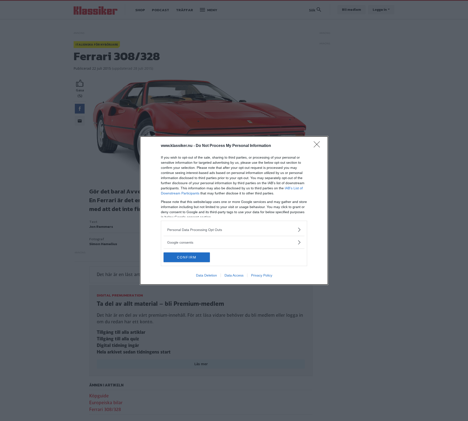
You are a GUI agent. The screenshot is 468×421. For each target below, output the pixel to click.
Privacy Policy (261, 275)
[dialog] (234, 210)
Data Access (234, 275)
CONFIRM (186, 257)
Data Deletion (206, 275)
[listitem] (234, 229)
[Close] (318, 146)
